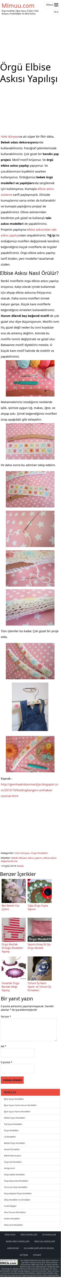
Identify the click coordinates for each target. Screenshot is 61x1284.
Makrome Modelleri (13, 1224)
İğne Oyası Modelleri (14, 1098)
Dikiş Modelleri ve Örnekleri (17, 1199)
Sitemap (37, 1255)
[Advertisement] (30, 38)
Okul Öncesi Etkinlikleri (15, 1212)
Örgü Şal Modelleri (13, 1161)
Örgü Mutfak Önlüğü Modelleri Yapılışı (12, 948)
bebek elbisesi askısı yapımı (26, 857)
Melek (20, 865)
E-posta (6, 1062)
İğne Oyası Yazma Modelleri (17, 1111)
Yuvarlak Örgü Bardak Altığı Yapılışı (10, 986)
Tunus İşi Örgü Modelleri (15, 1187)
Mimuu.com (18, 6)
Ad (3, 1046)
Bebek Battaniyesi (12, 1155)
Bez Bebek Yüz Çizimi (10, 907)
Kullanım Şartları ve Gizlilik (39, 1248)
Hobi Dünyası (22, 853)
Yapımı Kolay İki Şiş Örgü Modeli (39, 946)
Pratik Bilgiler (10, 1206)
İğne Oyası (10, 1234)
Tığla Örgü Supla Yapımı (38, 907)
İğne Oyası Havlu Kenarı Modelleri (20, 1105)
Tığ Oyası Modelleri (13, 1124)
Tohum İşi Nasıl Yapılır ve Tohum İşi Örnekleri (39, 986)
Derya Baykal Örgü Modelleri (17, 1193)
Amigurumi (9, 1168)
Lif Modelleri (10, 1136)
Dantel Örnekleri (12, 1149)
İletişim (24, 1255)
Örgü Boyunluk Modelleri (16, 1180)
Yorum (6, 1016)
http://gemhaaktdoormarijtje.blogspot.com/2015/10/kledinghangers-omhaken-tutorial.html (29, 790)
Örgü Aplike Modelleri (14, 1174)
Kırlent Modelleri (12, 1218)
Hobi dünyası (10, 136)
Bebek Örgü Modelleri (14, 1143)
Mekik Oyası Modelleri (14, 1117)
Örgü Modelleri (39, 853)
